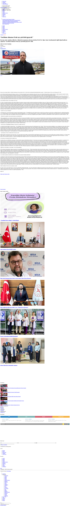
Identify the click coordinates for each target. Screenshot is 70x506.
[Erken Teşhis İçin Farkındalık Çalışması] (22, 363)
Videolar (3, 2)
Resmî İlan (4, 16)
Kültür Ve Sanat (19, 22)
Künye (3, 451)
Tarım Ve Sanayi (14, 20)
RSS (1, 468)
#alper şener (2, 174)
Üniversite (2, 400)
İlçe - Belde (7, 22)
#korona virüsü (7, 174)
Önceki (1, 189)
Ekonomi (6, 493)
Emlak (3, 11)
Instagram (10, 19)
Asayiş (3, 9)
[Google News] (3, 48)
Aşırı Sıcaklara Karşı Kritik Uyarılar (8, 249)
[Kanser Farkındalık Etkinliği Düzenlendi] (22, 334)
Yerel (3, 15)
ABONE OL (2, 412)
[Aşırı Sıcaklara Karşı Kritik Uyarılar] (22, 247)
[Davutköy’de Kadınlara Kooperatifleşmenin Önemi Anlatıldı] (3, 387)
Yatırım (15, 21)
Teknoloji (4, 14)
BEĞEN (1, 406)
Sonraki (4, 189)
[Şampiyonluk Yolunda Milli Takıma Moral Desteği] (3, 395)
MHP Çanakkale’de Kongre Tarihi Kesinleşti (11, 392)
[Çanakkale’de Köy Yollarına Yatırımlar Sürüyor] (3, 404)
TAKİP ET (2, 408)
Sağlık (12, 22)
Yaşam (3, 12)
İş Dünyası (12, 21)
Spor (10, 22)
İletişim (3, 450)
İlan (17, 21)
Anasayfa (1, 34)
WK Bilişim (9, 471)
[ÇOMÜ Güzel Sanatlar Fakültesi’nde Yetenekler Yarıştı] (3, 399)
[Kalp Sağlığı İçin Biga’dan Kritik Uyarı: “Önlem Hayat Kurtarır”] (22, 305)
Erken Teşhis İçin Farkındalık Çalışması (8, 365)
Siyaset (1, 392)
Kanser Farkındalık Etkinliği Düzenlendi (9, 336)
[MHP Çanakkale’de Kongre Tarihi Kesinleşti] (3, 391)
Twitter (7, 19)
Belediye (3, 13)
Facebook (4, 19)
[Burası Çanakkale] (3, 7)
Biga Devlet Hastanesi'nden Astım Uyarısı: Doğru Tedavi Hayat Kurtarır (15, 278)
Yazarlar (3, 498)
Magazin (14, 22)
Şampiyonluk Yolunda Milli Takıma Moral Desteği (11, 396)
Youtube (13, 19)
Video (3, 497)
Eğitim (3, 10)
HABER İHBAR (3, 505)
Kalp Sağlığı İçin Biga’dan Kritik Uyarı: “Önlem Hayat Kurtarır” (14, 307)
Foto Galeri (4, 1)
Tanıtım (8, 21)
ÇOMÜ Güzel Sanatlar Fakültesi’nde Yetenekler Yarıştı (14, 400)
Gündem (3, 22)
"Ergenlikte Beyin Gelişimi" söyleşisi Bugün (9, 220)
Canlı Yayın (4, 3)
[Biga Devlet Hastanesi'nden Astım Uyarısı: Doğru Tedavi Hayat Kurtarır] (22, 276)
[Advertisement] (31, 84)
